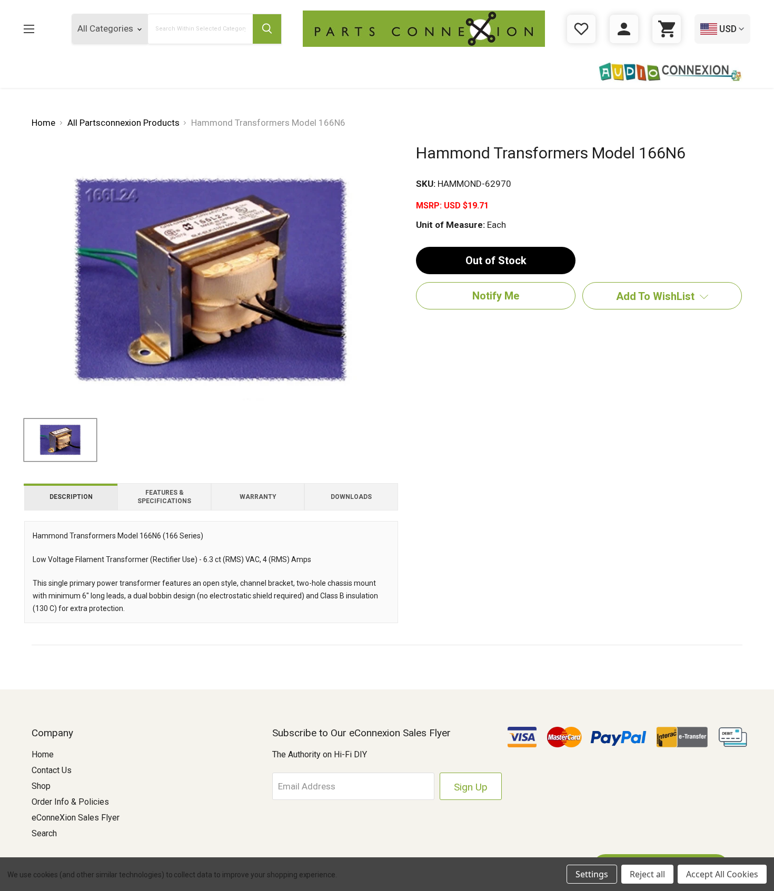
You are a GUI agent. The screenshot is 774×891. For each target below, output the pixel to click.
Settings (591, 874)
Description (71, 496)
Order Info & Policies (70, 802)
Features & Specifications (164, 497)
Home (43, 754)
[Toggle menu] (37, 28)
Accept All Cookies (722, 874)
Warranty (258, 496)
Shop (41, 786)
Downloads (351, 496)
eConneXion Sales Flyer (76, 818)
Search (44, 833)
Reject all (647, 874)
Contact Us (52, 770)
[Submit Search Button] (267, 29)
